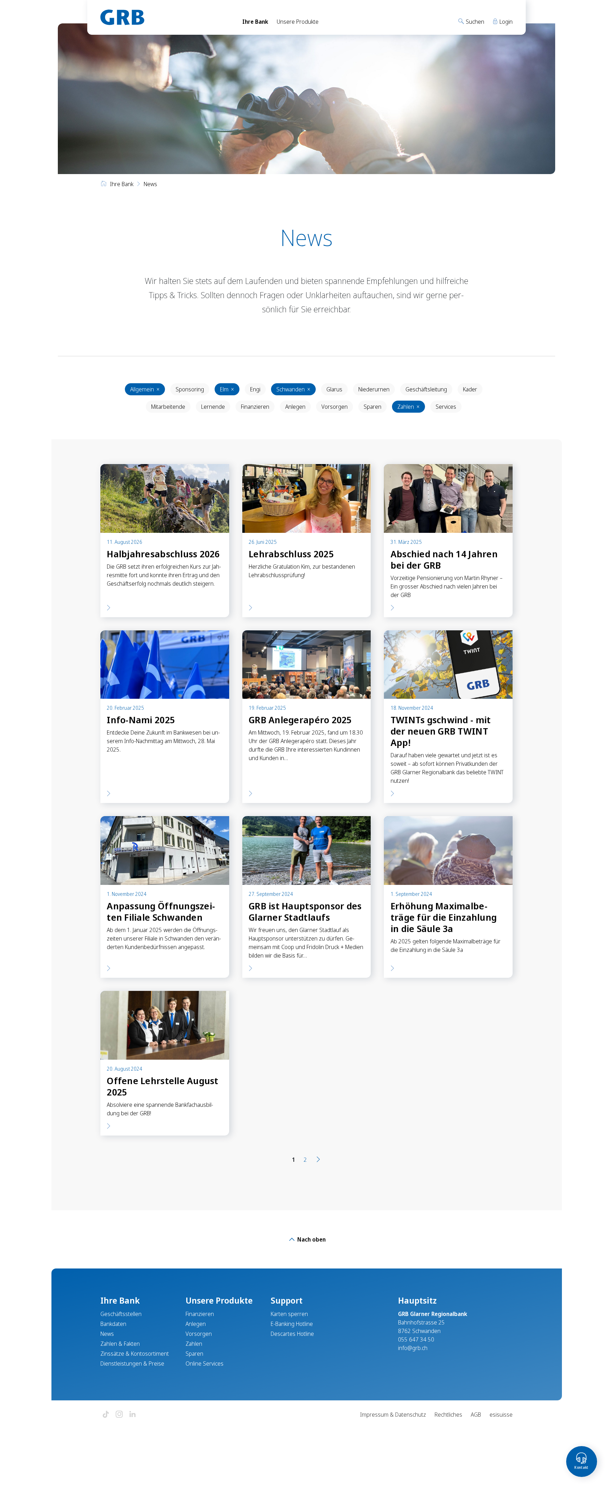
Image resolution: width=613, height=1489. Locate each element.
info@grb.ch (412, 1348)
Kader (470, 389)
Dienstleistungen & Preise (132, 1363)
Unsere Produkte (298, 22)
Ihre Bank (255, 22)
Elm (227, 389)
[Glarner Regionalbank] (164, 17)
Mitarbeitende (168, 407)
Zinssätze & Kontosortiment (134, 1353)
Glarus (334, 389)
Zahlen (408, 407)
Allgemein (145, 389)
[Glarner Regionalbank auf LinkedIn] (132, 1414)
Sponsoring (190, 389)
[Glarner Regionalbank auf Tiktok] (105, 1414)
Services (446, 407)
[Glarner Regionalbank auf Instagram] (119, 1414)
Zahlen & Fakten (120, 1344)
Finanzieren (255, 407)
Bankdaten (113, 1324)
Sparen (372, 407)
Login (505, 22)
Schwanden (293, 389)
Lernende (213, 407)
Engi (255, 389)
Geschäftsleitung (426, 389)
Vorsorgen (334, 407)
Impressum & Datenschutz (393, 1414)
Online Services (204, 1363)
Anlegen (295, 407)
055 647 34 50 (416, 1339)
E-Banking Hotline (292, 1324)
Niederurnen (374, 389)
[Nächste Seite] (318, 1160)
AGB (476, 1414)
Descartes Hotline (292, 1334)
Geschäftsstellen (121, 1314)
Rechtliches (448, 1414)
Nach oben (311, 1239)
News (107, 1334)
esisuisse (501, 1414)
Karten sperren (289, 1314)
